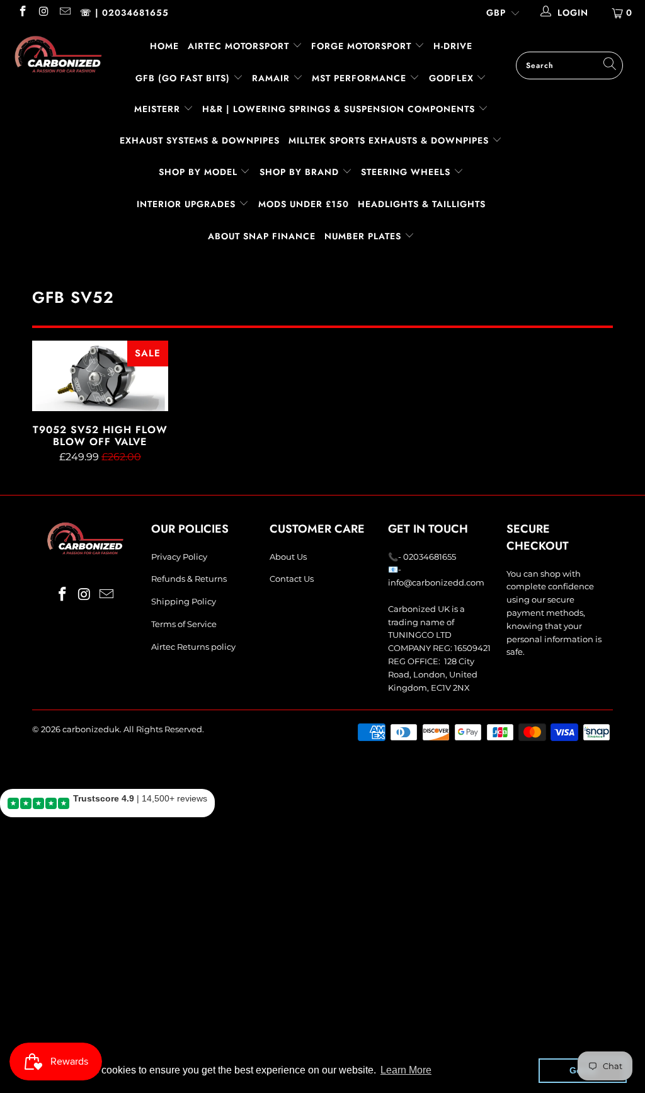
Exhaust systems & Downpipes (200, 140)
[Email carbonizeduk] (64, 12)
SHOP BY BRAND (301, 172)
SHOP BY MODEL (198, 172)
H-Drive (452, 46)
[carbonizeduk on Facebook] (22, 12)
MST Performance (360, 78)
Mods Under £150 (303, 204)
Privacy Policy (179, 557)
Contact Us (292, 579)
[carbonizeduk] (58, 54)
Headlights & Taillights (422, 204)
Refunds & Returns (189, 579)
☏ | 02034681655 (124, 12)
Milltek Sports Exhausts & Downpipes (390, 140)
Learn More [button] (405, 1070)
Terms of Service (184, 624)
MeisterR (158, 109)
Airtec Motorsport (238, 46)
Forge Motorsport (361, 46)
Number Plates (364, 236)
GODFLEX (453, 78)
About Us (288, 557)
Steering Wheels (407, 172)
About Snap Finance (262, 236)
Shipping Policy (183, 601)
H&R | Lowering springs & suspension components (340, 109)
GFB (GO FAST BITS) (184, 78)
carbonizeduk (91, 729)
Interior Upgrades (188, 204)
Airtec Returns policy (193, 647)
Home (164, 46)
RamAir (272, 78)
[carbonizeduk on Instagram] (43, 12)
